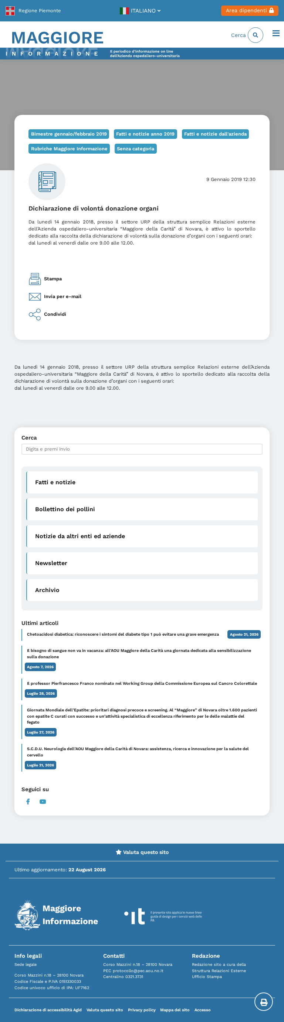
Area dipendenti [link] (246, 10)
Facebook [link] (28, 802)
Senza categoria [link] (135, 148)
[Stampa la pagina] (263, 1001)
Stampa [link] (53, 278)
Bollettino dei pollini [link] (65, 509)
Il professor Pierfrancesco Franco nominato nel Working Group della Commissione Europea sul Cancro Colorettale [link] (142, 683)
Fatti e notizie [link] (55, 482)
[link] (33, 11)
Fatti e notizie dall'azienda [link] (215, 134)
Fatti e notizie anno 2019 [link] (145, 134)
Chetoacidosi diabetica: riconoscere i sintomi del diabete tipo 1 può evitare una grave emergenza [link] (123, 634)
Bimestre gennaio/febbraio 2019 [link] (69, 134)
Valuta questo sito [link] (145, 852)
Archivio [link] (47, 590)
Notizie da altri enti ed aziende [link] (80, 536)
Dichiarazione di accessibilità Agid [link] (48, 1010)
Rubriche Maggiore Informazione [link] (69, 148)
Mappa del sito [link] (175, 1010)
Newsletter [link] (51, 563)
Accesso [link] (203, 1010)
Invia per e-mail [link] (62, 296)
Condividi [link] (55, 314)
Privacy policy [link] (142, 1010)
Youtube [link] (43, 802)
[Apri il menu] (276, 34)
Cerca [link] (239, 35)
